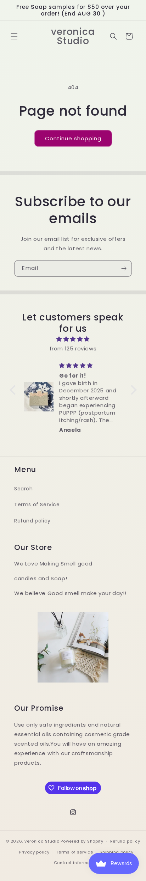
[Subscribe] (123, 268)
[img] (73, 339)
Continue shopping (73, 138)
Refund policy (32, 520)
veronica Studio (42, 841)
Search (23, 488)
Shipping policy (117, 852)
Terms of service (74, 852)
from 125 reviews (73, 348)
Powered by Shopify (82, 841)
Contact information (76, 862)
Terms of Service (37, 504)
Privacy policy (34, 852)
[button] (14, 36)
